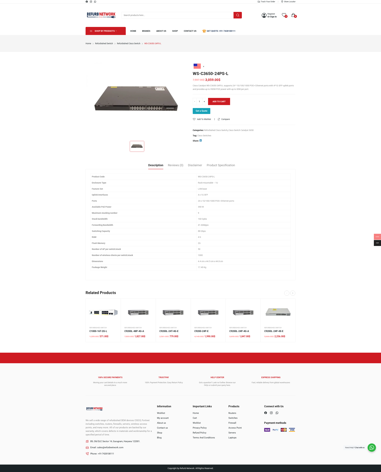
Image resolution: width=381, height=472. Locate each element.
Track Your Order (268, 1)
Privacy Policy (200, 427)
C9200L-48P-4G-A (134, 331)
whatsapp (95, 1)
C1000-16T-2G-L (98, 331)
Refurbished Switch (98, 328)
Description (155, 165)
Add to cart (219, 101)
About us (161, 423)
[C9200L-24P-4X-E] (278, 312)
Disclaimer (195, 165)
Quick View (115, 305)
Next (292, 293)
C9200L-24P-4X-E (273, 331)
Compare (225, 119)
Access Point (235, 427)
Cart (195, 418)
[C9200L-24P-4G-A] (243, 312)
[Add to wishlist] (115, 312)
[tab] (155, 165)
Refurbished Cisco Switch (216, 130)
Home (196, 413)
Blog (159, 437)
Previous (286, 293)
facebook (87, 1)
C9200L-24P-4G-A (239, 331)
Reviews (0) (175, 165)
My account (163, 418)
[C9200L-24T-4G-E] (173, 312)
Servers (232, 432)
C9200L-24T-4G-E (168, 331)
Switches (233, 418)
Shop (159, 432)
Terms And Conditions (204, 437)
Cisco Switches (204, 135)
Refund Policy (199, 432)
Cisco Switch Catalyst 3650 (241, 130)
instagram (91, 1)
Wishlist (161, 413)
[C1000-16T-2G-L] (103, 312)
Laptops (232, 437)
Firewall (232, 423)
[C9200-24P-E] (208, 312)
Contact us (162, 427)
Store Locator (289, 1)
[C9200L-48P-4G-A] (138, 312)
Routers (232, 413)
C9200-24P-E (201, 331)
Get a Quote (201, 111)
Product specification (221, 165)
